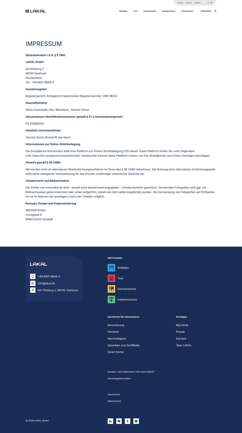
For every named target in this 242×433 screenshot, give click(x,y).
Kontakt (197, 3)
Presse (180, 3)
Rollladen (123, 11)
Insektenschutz (168, 11)
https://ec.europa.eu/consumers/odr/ (56, 155)
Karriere (189, 3)
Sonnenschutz (149, 11)
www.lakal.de (54, 187)
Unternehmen (187, 11)
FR (208, 3)
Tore (135, 11)
